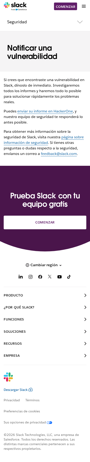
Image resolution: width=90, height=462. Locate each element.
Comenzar (65, 7)
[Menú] (83, 6)
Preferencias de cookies (22, 411)
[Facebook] (40, 277)
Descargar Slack (16, 390)
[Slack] (15, 6)
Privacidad (12, 400)
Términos (32, 400)
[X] (50, 277)
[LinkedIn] (21, 277)
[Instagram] (30, 277)
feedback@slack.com (59, 153)
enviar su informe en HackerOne (45, 111)
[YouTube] (59, 277)
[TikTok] (69, 277)
